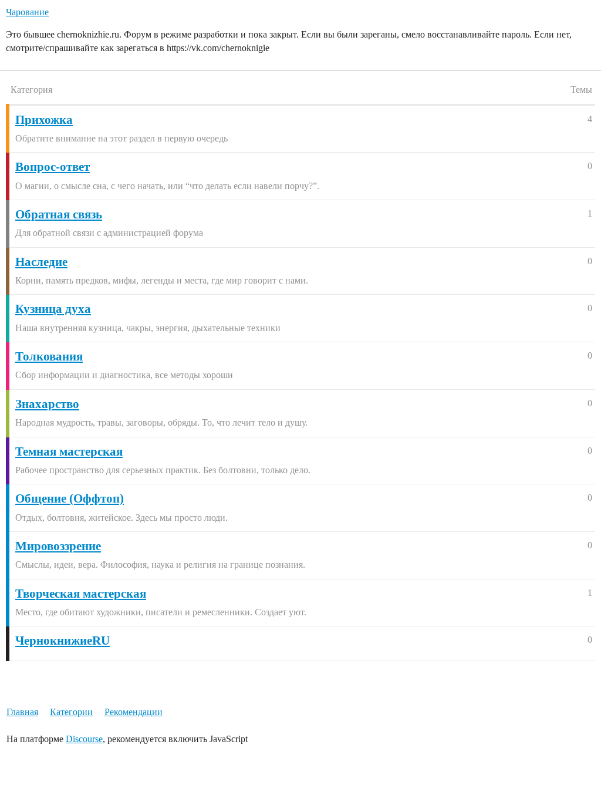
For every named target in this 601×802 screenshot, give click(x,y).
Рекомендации (133, 712)
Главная (22, 712)
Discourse (84, 739)
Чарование (27, 12)
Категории (71, 712)
